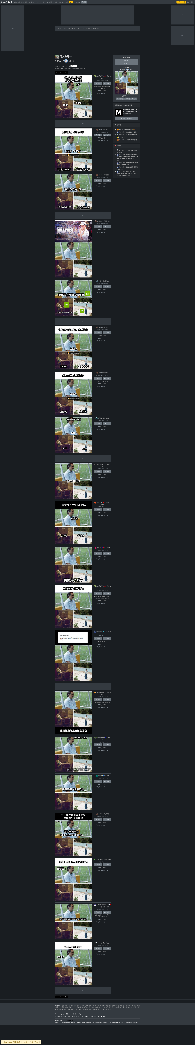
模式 (90, 1009)
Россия (103, 1016)
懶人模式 (126, 60)
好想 (138, 1006)
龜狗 (109, 1009)
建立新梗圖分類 (127, 119)
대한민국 (87, 1016)
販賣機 (117, 1008)
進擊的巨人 (85, 1006)
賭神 (83, 1008)
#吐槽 (103, 596)
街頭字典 (39, 2)
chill (126, 1008)
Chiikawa (80, 1009)
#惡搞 (107, 915)
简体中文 (74, 1014)
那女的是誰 (99, 631)
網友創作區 (24, 2)
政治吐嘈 (106, 814)
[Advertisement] (97, 42)
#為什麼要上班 (106, 702)
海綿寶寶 (94, 1009)
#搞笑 (102, 917)
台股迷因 (99, 548)
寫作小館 (45, 2)
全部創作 (59, 28)
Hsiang (100, 943)
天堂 (92, 1008)
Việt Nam (93, 1016)
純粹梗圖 (106, 175)
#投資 (104, 336)
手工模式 (126, 64)
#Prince (57, 68)
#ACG (105, 917)
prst (100, 129)
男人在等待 (103, 90)
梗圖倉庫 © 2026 (59, 1020)
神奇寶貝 (76, 1006)
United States (75, 1016)
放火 (66, 1008)
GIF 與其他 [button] (31, 2)
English (81, 1014)
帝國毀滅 (102, 1006)
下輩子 (68, 1009)
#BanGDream (71, 68)
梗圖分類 (64, 28)
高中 (63, 1008)
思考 (129, 1008)
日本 (82, 1016)
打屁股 (102, 1009)
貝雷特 (100, 776)
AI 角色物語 (77, 2)
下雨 (123, 1008)
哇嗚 (56, 1008)
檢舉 (99, 93)
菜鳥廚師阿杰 (100, 76)
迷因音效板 (58, 2)
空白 (104, 1008)
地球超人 (85, 1009)
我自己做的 (105, 129)
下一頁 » (65, 72)
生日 (136, 1008)
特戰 (63, 1006)
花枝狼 (71, 60)
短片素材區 (67, 2)
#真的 (61, 68)
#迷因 (99, 86)
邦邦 (100, 1008)
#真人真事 (105, 86)
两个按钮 (111, 1008)
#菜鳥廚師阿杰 (105, 598)
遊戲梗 (107, 776)
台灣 (69, 1016)
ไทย (99, 1016)
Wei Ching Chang (101, 692)
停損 (87, 1008)
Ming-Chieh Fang (101, 464)
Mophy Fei (99, 502)
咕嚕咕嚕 (61, 1009)
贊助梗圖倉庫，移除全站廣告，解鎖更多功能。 (20, 1042)
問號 (106, 1009)
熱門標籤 (87, 28)
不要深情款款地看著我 (103, 905)
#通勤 (96, 702)
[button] (107, 93)
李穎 (100, 281)
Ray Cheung (100, 859)
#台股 (100, 336)
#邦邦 (65, 68)
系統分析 (91, 1006)
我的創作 (99, 28)
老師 (72, 1009)
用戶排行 (82, 28)
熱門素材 (93, 28)
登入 (188, 2)
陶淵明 (96, 1008)
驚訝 (135, 1006)
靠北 (75, 1009)
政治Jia (100, 814)
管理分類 (76, 28)
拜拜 (72, 1006)
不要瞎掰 (108, 1006)
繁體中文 (68, 1014)
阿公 (121, 1006)
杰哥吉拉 (99, 221)
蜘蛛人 (70, 1008)
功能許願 (51, 2)
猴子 (107, 1008)
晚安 (132, 1008)
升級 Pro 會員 (181, 2)
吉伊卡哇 (67, 1006)
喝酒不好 (79, 1008)
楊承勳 (100, 418)
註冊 (192, 2)
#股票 (106, 381)
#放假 (99, 702)
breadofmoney (101, 737)
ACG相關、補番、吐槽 (103, 907)
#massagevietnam (80, 68)
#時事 (107, 596)
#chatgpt (104, 642)
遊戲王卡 (114, 1006)
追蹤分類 (70, 28)
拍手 (98, 1006)
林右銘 (100, 175)
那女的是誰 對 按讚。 (127, 157)
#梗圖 (96, 86)
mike (60, 1008)
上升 (74, 1008)
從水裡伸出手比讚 (128, 1006)
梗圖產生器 (17, 2)
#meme (103, 915)
